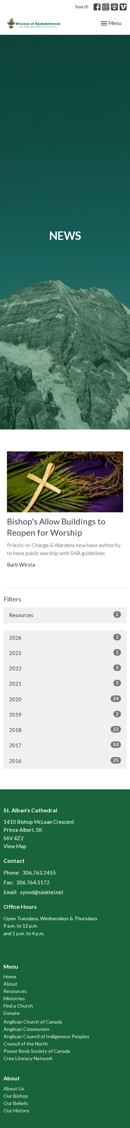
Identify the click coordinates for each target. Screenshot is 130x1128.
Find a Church (18, 1006)
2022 (64, 668)
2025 (64, 652)
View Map (14, 846)
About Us (13, 1088)
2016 (64, 760)
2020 (64, 699)
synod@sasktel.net (41, 892)
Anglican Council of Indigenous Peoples (46, 1036)
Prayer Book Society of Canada (36, 1051)
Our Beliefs (15, 1103)
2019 (64, 714)
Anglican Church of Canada (32, 1022)
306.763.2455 (39, 872)
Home (9, 976)
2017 (64, 745)
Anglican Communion (26, 1029)
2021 (64, 683)
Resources (64, 615)
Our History (16, 1110)
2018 (64, 729)
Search (81, 6)
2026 (64, 637)
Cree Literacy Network (28, 1058)
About (10, 984)
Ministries (14, 998)
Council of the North (25, 1044)
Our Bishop (15, 1096)
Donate (11, 1013)
